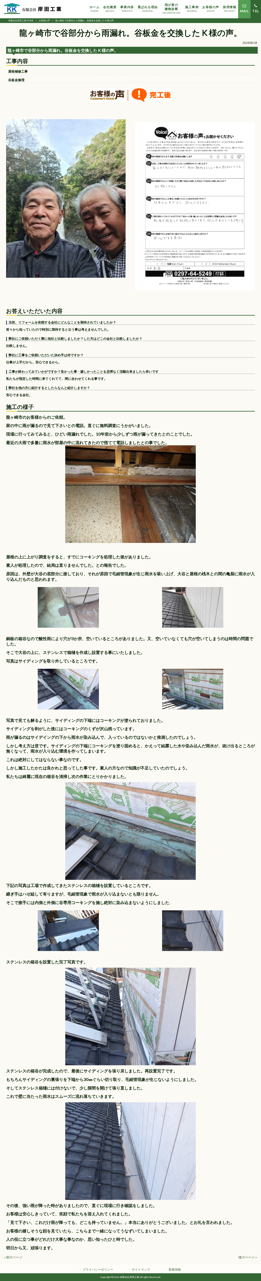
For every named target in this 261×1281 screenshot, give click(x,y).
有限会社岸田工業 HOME (20, 20)
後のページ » (247, 1257)
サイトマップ (141, 1269)
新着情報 (175, 1269)
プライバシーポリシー (98, 1269)
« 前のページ (13, 1257)
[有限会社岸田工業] (32, 9)
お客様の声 (44, 20)
